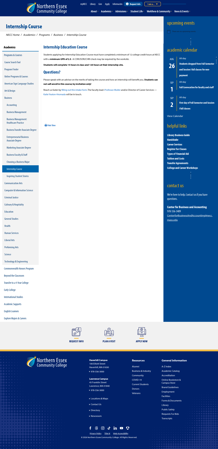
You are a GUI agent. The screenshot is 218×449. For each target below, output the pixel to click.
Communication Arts (13, 183)
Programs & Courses (13, 55)
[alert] (191, 31)
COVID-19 (137, 379)
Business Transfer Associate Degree (21, 129)
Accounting (12, 105)
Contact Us (96, 404)
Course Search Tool (12, 62)
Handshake (172, 139)
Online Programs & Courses (16, 76)
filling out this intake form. (74, 89)
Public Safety (168, 409)
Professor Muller (113, 89)
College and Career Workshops (182, 168)
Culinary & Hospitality (14, 204)
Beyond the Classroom (14, 275)
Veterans (136, 393)
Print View (51, 125)
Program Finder (11, 69)
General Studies (11, 218)
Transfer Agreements (177, 163)
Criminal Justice (11, 197)
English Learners (11, 311)
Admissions (120, 11)
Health (7, 226)
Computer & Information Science (18, 190)
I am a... (151, 4)
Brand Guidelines (170, 387)
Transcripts (167, 418)
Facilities (166, 396)
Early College (10, 290)
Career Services (174, 144)
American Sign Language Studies (19, 83)
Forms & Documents (172, 400)
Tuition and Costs (175, 158)
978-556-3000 (97, 371)
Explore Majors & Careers (15, 318)
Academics (106, 11)
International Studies (13, 297)
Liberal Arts (9, 240)
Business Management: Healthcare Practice (17, 120)
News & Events (181, 11)
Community (138, 375)
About (94, 11)
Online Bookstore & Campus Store (171, 381)
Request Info (135, 4)
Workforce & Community (158, 11)
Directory (95, 410)
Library (165, 404)
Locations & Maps (99, 398)
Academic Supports (12, 304)
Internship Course (14, 169)
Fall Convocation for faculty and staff (196, 87)
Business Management (16, 112)
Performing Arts (11, 247)
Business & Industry (141, 370)
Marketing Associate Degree (19, 147)
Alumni (135, 366)
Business (8, 97)
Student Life (137, 11)
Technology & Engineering (16, 261)
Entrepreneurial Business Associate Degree (18, 138)
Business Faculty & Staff (17, 154)
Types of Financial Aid (178, 153)
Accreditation (168, 375)
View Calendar (175, 116)
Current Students (140, 384)
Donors (135, 388)
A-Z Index (166, 366)
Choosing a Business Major (18, 162)
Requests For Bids (170, 413)
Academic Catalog (171, 370)
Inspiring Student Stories (18, 176)
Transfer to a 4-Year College (16, 282)
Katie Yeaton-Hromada (54, 94)
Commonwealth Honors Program (19, 268)
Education (8, 211)
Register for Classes (176, 149)
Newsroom (96, 415)
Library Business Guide (178, 135)
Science (7, 254)
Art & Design (9, 90)
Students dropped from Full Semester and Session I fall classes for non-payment (196, 69)
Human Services (11, 233)
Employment (168, 391)
